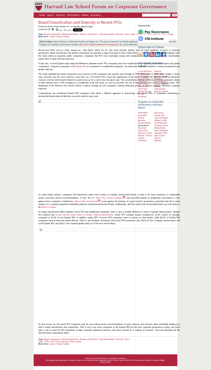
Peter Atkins (143, 113)
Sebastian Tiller (160, 133)
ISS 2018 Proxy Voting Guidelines (107, 198)
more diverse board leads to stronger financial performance (85, 215)
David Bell (142, 115)
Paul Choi (142, 128)
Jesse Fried (143, 86)
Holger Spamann (161, 84)
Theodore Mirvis (161, 125)
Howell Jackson (144, 91)
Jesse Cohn (143, 130)
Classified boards (106, 34)
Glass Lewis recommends (86, 201)
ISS (52, 341)
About (50, 15)
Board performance (70, 34)
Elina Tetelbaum (161, 130)
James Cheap (55, 36)
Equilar (66, 36)
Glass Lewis (129, 34)
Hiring (85, 15)
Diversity (119, 34)
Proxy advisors (62, 341)
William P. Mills (160, 120)
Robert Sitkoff (160, 81)
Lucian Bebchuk (145, 71)
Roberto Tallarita (161, 91)
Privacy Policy (105, 362)
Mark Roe (158, 79)
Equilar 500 (81, 66)
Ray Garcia (159, 113)
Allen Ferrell (143, 84)
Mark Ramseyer (161, 76)
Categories (73, 15)
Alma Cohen (143, 79)
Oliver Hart (142, 89)
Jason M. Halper (161, 118)
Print (60, 30)
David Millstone (160, 123)
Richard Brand (144, 123)
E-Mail (68, 30)
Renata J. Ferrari (145, 136)
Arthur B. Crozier (145, 133)
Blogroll (96, 15)
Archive (60, 15)
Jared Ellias (143, 81)
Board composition (52, 34)
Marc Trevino (159, 136)
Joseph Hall (159, 115)
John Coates (143, 76)
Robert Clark (143, 74)
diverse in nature (48, 207)
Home (42, 15)
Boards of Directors (88, 34)
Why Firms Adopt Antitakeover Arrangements (99, 44)
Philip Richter (160, 128)
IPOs (47, 341)
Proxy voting (75, 341)
